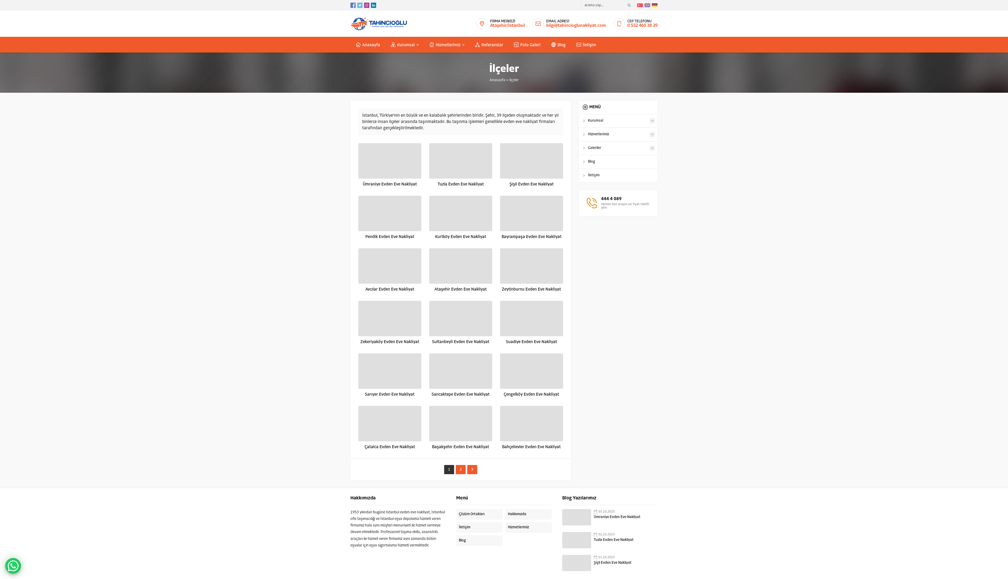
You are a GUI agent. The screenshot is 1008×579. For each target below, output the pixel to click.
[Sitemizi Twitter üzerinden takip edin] (360, 5)
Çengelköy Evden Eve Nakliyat (531, 394)
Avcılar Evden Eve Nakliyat (389, 289)
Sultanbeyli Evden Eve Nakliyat (460, 342)
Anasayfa (497, 80)
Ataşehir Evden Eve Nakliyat (460, 289)
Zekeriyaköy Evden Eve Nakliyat (389, 342)
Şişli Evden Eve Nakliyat (532, 184)
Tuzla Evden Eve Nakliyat (461, 184)
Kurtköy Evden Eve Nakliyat (460, 237)
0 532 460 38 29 (642, 25)
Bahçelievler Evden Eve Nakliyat (531, 447)
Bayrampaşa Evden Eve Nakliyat (531, 237)
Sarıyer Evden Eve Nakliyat (389, 394)
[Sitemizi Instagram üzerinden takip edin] (366, 5)
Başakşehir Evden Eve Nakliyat (460, 447)
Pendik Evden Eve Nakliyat (389, 237)
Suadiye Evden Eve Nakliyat (531, 342)
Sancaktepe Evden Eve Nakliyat (461, 394)
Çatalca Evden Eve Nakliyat (390, 447)
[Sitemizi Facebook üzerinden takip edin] (353, 5)
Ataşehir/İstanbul (507, 25)
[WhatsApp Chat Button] (13, 566)
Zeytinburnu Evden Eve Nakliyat (531, 289)
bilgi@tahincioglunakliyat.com (576, 25)
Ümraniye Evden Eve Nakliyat (390, 184)
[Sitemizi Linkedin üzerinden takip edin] (373, 5)
